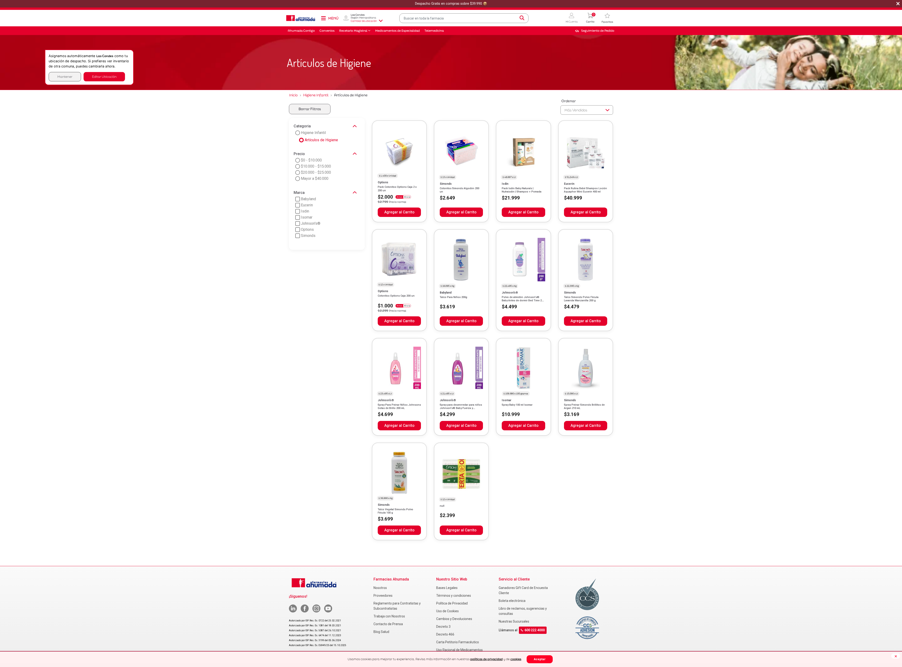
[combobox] (464, 18)
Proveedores (383, 595)
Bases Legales (447, 588)
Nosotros (380, 588)
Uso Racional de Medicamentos (459, 650)
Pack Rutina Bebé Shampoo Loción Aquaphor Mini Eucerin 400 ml (585, 190)
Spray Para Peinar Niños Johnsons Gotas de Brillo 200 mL (399, 406)
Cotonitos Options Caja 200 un (396, 295)
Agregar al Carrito (399, 212)
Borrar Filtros (310, 109)
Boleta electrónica (512, 601)
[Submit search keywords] (522, 18)
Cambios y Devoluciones (454, 619)
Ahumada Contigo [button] (301, 31)
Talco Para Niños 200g (453, 297)
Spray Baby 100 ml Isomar (517, 404)
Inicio (293, 95)
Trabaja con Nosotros (389, 616)
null (442, 505)
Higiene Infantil (315, 95)
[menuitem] (595, 30)
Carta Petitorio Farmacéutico (457, 642)
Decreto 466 (445, 634)
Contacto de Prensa (388, 624)
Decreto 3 (443, 626)
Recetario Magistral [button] (353, 31)
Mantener (64, 76)
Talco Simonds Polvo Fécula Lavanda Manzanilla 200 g (581, 299)
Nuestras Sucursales (514, 621)
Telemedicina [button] (434, 31)
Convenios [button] (326, 31)
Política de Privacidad (452, 603)
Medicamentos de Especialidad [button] (397, 31)
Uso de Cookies (447, 611)
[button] (572, 18)
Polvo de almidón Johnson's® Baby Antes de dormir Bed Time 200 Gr (523, 301)
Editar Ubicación (104, 76)
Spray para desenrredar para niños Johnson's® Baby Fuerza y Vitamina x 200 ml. (461, 408)
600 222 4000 (535, 630)
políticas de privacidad (486, 659)
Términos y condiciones (453, 595)
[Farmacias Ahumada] (300, 18)
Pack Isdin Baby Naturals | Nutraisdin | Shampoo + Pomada (521, 190)
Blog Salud (381, 632)
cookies (515, 659)
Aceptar (540, 659)
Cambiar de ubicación (364, 21)
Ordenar (568, 101)
